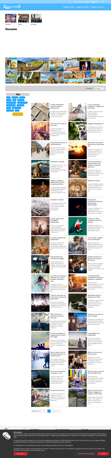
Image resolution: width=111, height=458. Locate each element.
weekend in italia (11, 102)
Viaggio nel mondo (97, 7)
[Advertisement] (55, 43)
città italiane (10, 110)
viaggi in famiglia (22, 102)
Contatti (86, 1)
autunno (22, 97)
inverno (9, 100)
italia (14, 100)
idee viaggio (20, 105)
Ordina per (89, 88)
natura (8, 108)
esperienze (21, 100)
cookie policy (21, 437)
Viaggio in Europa (82, 7)
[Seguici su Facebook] (103, 2)
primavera (15, 97)
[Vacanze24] (12, 9)
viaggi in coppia (11, 105)
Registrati (94, 1)
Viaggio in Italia (68, 7)
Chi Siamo (77, 1)
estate (8, 97)
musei (17, 110)
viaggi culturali (16, 108)
